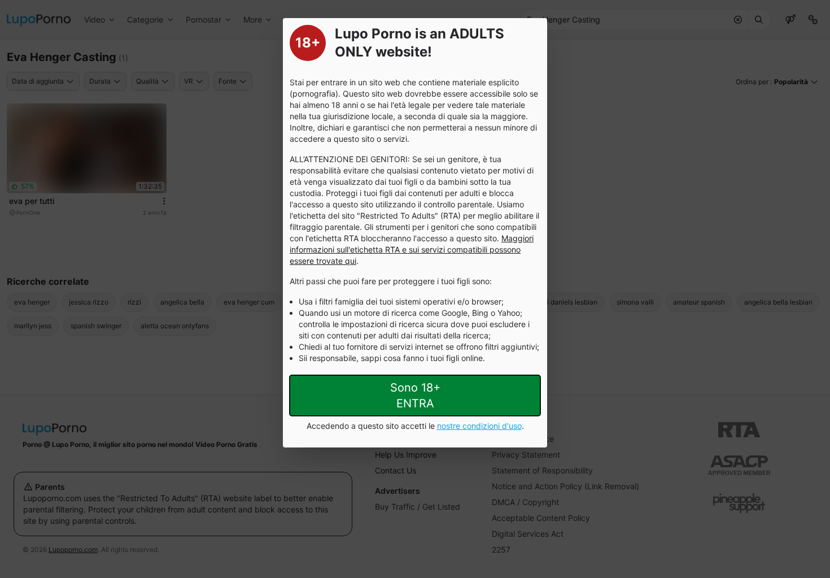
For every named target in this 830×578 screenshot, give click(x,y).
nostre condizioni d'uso (479, 426)
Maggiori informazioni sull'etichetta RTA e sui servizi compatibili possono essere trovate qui (412, 249)
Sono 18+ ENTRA (415, 395)
